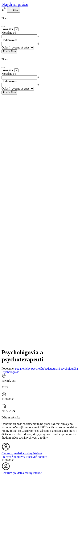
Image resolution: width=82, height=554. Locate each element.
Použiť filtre (9, 51)
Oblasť (6, 47)
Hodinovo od (10, 40)
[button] (4, 10)
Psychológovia (10, 372)
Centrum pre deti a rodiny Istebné (22, 453)
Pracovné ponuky (13, 456)
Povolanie (8, 29)
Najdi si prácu (15, 4)
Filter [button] (15, 10)
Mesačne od (9, 32)
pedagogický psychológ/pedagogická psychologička (47, 368)
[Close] (3, 26)
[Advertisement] (41, 303)
